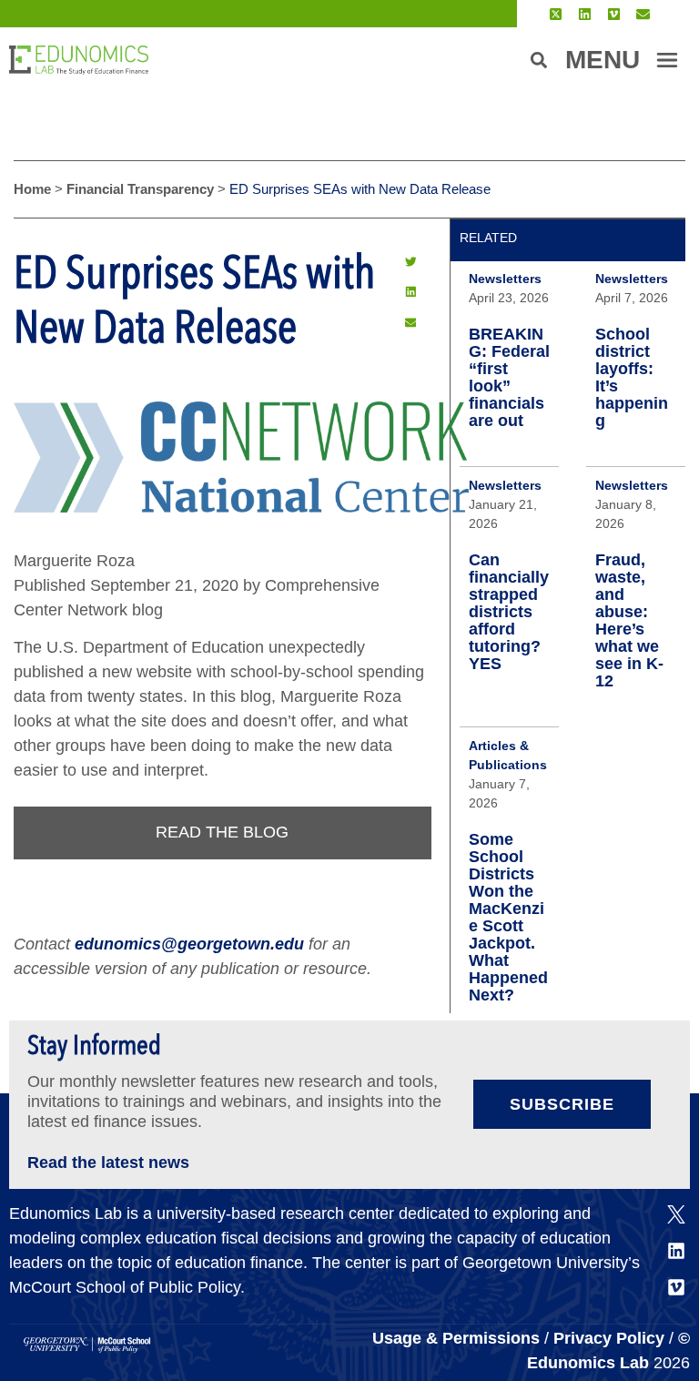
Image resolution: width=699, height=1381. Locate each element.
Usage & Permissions (458, 1338)
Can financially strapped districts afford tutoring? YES (509, 612)
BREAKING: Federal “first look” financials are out (509, 377)
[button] (410, 261)
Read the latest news (108, 1162)
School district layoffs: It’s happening (631, 377)
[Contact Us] (643, 14)
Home (32, 189)
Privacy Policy (608, 1338)
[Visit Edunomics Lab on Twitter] (555, 14)
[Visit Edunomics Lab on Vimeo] (614, 14)
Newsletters (505, 278)
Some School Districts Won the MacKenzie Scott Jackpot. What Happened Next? (508, 917)
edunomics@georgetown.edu (189, 944)
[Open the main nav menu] (667, 60)
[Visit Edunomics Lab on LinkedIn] (584, 14)
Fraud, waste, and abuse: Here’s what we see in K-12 (629, 620)
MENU (602, 60)
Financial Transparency (140, 189)
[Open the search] (539, 60)
